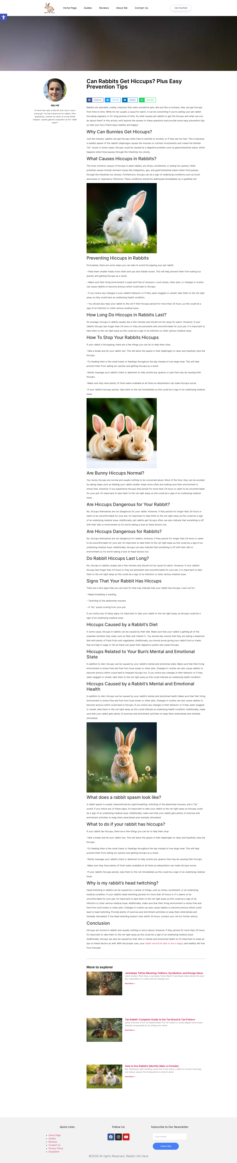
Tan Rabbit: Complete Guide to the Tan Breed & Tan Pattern (160, 1019)
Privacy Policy (56, 1148)
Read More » (130, 983)
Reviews (104, 7)
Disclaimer (54, 1151)
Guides (88, 7)
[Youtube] (126, 1137)
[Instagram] (118, 1137)
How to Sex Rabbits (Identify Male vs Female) (152, 1066)
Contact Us (141, 7)
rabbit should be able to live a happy (164, 943)
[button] (95, 100)
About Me (121, 7)
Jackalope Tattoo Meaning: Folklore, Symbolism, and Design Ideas (164, 973)
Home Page (70, 7)
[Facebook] (111, 1137)
